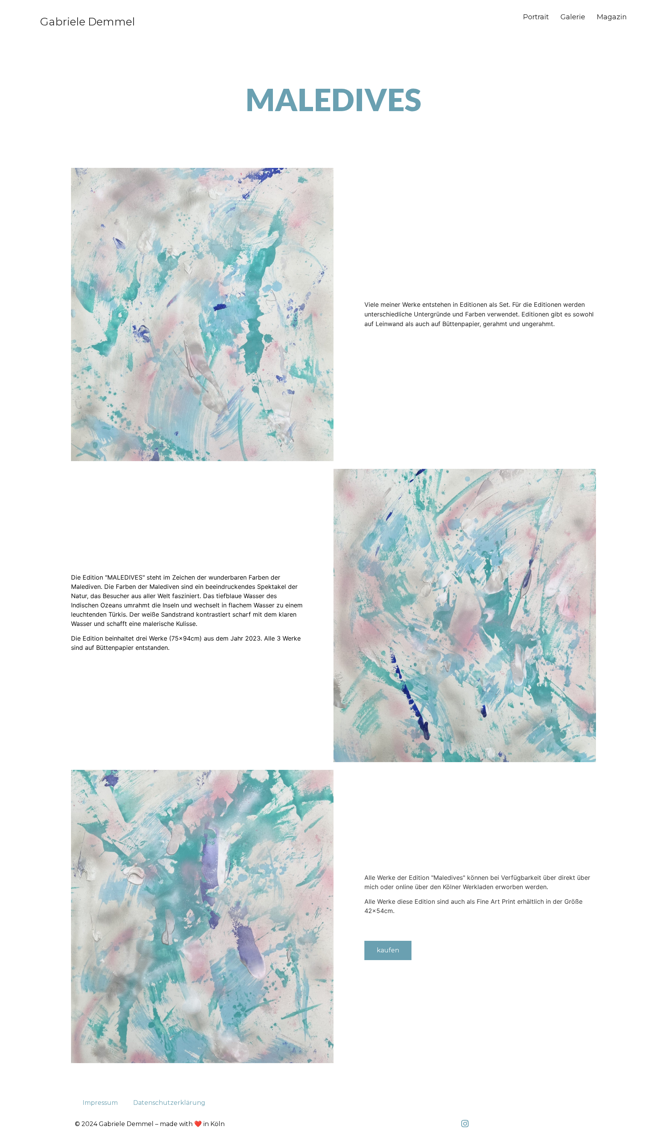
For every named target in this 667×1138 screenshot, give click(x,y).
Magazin (612, 17)
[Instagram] (464, 1123)
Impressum (100, 1102)
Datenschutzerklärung (169, 1102)
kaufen (388, 950)
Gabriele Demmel (87, 21)
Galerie (572, 17)
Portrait (536, 17)
